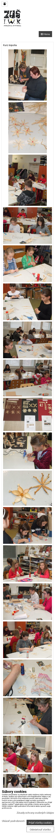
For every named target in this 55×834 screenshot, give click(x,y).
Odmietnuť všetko (40, 829)
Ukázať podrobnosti (13, 820)
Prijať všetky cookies (40, 822)
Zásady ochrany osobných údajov (35, 812)
